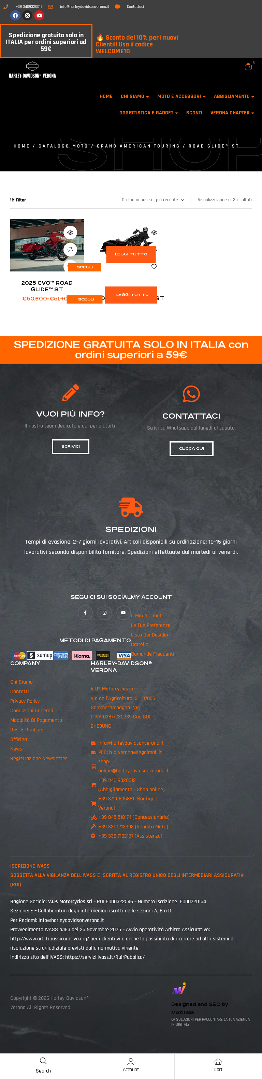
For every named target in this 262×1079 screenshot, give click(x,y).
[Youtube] (39, 15)
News (16, 749)
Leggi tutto (131, 254)
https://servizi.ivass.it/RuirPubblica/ (105, 957)
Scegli (85, 267)
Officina (18, 739)
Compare (70, 249)
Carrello (139, 644)
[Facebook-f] (85, 612)
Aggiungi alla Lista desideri (154, 267)
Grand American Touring (138, 146)
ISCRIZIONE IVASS (30, 866)
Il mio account (146, 615)
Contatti (19, 691)
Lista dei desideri (150, 635)
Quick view (70, 232)
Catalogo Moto (64, 146)
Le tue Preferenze (151, 625)
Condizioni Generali (31, 710)
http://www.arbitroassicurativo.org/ (49, 938)
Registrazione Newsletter (38, 758)
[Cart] (218, 1061)
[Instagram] (27, 15)
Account (131, 1069)
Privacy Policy (25, 701)
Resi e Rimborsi (27, 729)
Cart (218, 1069)
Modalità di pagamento (36, 720)
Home (22, 146)
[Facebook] (15, 15)
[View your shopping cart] (248, 66)
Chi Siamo (21, 682)
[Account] (130, 1061)
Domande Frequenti (152, 654)
